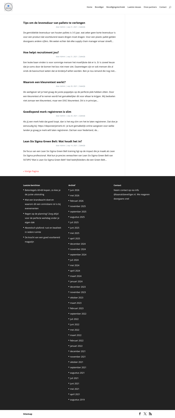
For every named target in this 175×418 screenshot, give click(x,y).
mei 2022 (74, 329)
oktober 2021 (76, 362)
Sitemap (27, 414)
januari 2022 (76, 345)
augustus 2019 (77, 399)
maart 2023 (75, 302)
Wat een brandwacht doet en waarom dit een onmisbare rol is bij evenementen (43, 204)
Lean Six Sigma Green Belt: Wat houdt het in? (52, 141)
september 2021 (78, 367)
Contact (162, 7)
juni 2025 (74, 227)
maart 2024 (75, 276)
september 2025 (78, 211)
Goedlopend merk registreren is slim (47, 111)
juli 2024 (74, 259)
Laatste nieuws (134, 7)
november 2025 (78, 206)
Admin (62, 27)
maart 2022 (75, 335)
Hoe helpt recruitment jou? (41, 52)
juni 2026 (74, 190)
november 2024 (78, 249)
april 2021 (75, 394)
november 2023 (78, 292)
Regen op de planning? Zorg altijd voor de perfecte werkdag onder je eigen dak (42, 218)
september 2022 (78, 313)
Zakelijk (82, 27)
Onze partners (150, 7)
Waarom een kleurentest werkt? (44, 82)
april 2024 (75, 270)
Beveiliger (99, 7)
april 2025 (75, 238)
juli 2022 (74, 319)
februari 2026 (76, 200)
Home (89, 7)
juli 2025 (74, 222)
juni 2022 (74, 324)
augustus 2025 (77, 217)
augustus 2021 (77, 372)
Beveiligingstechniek (115, 7)
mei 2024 (74, 265)
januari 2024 (76, 281)
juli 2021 (74, 378)
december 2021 (78, 351)
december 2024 (78, 243)
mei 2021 (74, 388)
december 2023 (78, 286)
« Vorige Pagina (31, 171)
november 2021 (78, 356)
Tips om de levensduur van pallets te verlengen (54, 22)
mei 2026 (74, 195)
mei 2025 (74, 233)
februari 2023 (76, 308)
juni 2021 (74, 383)
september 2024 (78, 254)
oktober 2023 (76, 297)
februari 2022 (76, 340)
